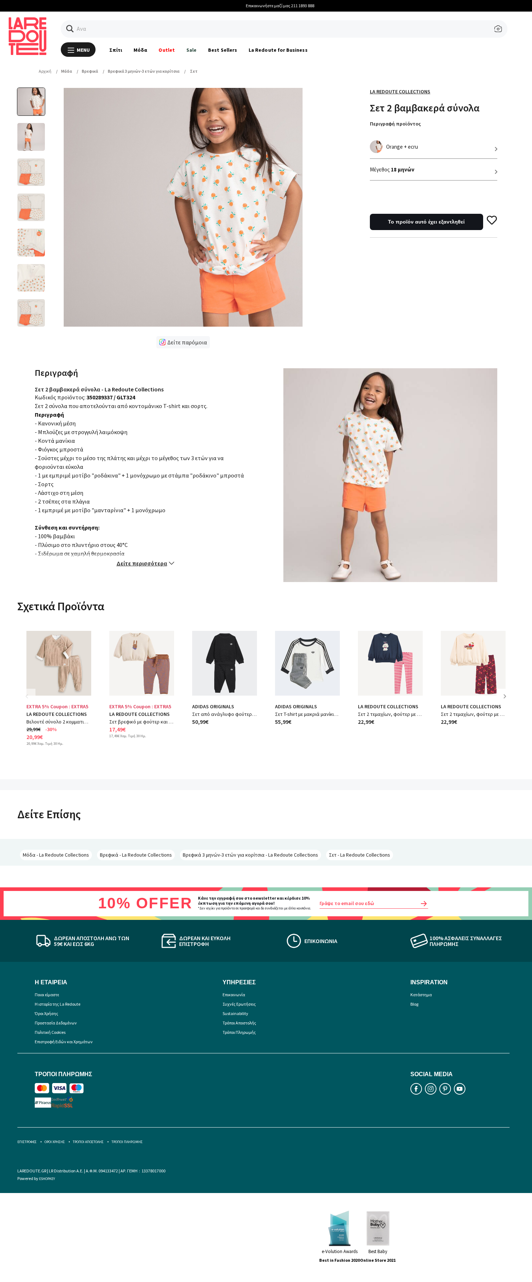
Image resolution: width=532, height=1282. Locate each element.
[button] (70, 29)
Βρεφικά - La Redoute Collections (136, 855)
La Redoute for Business (278, 50)
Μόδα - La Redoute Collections (56, 855)
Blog (414, 1004)
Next (507, 701)
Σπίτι (115, 50)
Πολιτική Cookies (50, 1032)
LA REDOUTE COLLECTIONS (56, 714)
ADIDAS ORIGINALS (213, 706)
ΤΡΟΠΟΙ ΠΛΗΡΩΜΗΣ (127, 1141)
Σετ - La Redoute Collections (359, 855)
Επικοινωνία (234, 994)
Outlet (166, 50)
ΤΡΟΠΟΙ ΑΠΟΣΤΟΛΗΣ (88, 1141)
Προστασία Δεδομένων (56, 1023)
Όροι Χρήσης (46, 1013)
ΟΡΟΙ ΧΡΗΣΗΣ (55, 1141)
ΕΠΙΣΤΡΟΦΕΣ (27, 1141)
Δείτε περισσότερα (142, 563)
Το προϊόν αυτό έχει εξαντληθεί (426, 222)
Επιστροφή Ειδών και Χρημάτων (64, 1041)
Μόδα (140, 50)
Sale (191, 50)
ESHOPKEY (47, 1178)
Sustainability (235, 1013)
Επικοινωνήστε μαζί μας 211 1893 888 (266, 5)
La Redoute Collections (400, 91)
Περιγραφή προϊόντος (395, 123)
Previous (31, 701)
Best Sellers (222, 50)
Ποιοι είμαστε (47, 994)
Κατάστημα (421, 994)
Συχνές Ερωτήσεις (239, 1004)
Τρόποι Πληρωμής (239, 1032)
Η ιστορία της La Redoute (57, 1004)
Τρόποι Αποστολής (239, 1023)
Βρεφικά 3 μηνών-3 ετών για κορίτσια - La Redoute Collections (250, 855)
